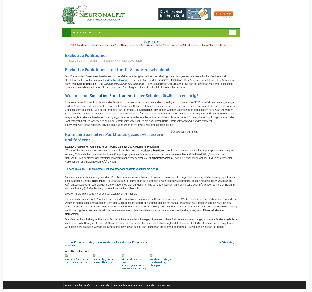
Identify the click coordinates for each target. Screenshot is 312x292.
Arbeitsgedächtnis (117, 80)
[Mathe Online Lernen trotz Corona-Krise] (78, 256)
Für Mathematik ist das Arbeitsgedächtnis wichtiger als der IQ (134, 264)
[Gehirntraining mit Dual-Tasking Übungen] (163, 256)
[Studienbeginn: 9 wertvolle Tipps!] (106, 256)
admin (93, 60)
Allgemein (108, 60)
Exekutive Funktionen (110, 95)
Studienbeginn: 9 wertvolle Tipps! (103, 261)
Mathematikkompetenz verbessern (202, 199)
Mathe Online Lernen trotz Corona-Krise (77, 261)
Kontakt (150, 285)
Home (68, 285)
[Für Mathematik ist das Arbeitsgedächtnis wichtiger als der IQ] (135, 256)
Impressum (164, 285)
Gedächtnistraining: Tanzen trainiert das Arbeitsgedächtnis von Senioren (106, 244)
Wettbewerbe (102, 285)
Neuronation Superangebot (127, 285)
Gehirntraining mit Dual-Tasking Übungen (162, 262)
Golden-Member (83, 285)
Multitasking (226, 242)
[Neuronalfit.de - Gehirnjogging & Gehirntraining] (94, 21)
